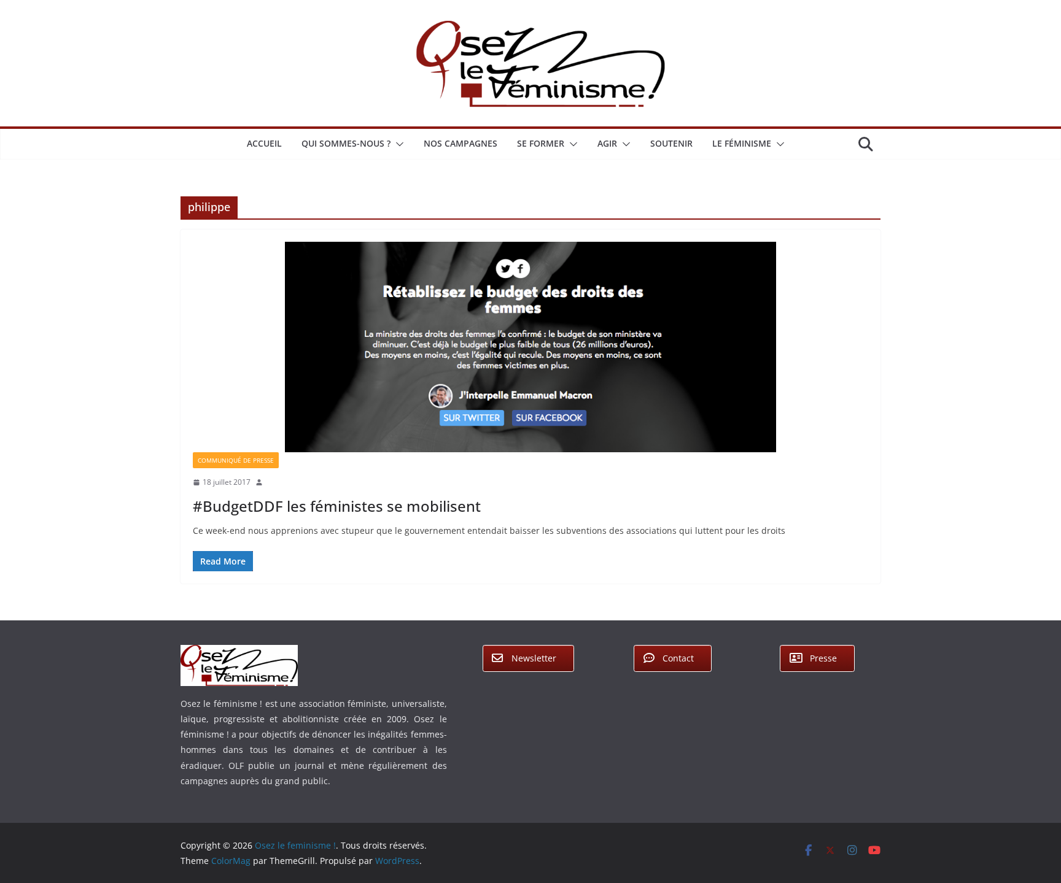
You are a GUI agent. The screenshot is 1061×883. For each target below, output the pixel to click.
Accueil (264, 143)
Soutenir (671, 143)
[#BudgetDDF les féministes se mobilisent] (530, 347)
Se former (540, 143)
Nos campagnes (460, 143)
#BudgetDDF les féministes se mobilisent (337, 506)
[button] (397, 144)
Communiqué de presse (236, 460)
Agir (607, 143)
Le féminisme (741, 143)
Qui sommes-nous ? (346, 143)
